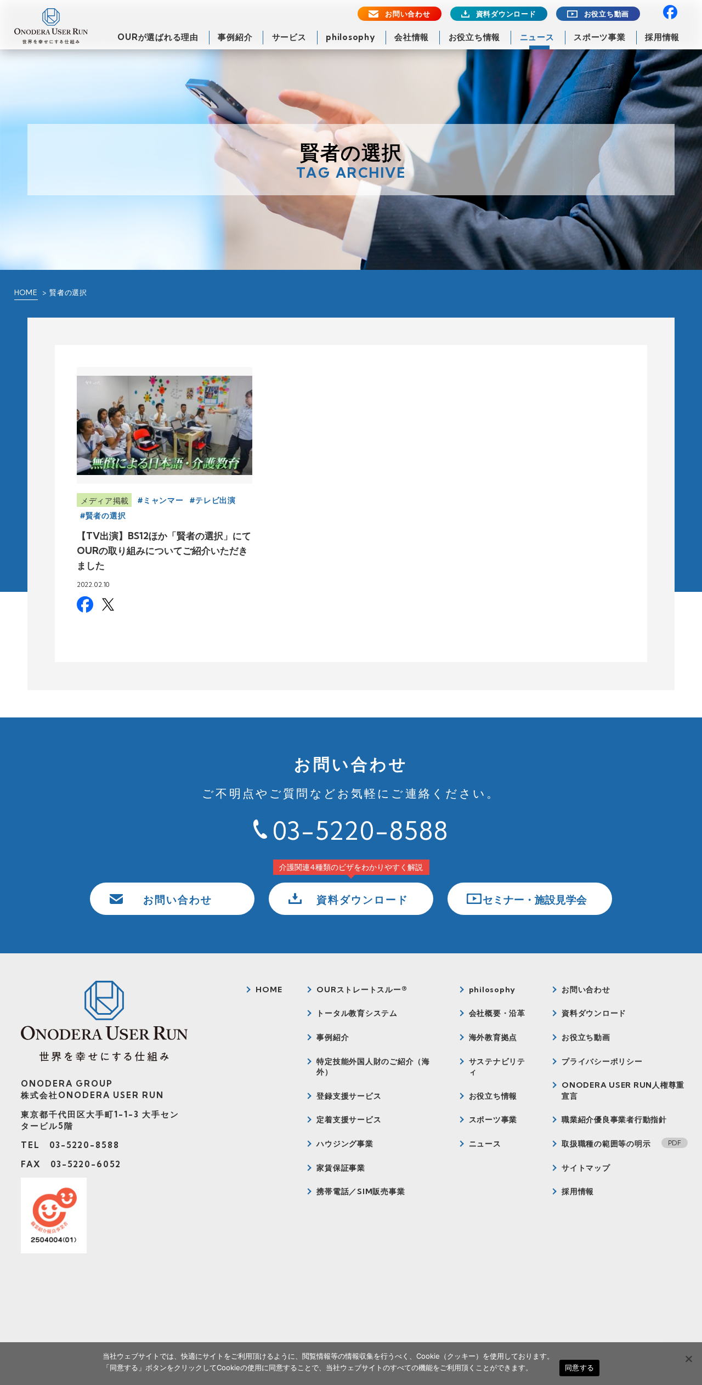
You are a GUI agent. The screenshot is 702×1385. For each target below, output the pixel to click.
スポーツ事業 (600, 37)
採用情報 (662, 37)
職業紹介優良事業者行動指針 (614, 1119)
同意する (579, 1367)
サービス (289, 37)
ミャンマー (163, 500)
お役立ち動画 (607, 14)
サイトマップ (586, 1168)
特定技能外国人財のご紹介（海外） (373, 1066)
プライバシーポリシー (602, 1061)
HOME (26, 292)
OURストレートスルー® (361, 989)
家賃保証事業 (340, 1168)
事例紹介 (235, 37)
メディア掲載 (105, 501)
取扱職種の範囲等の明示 (606, 1144)
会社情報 (411, 37)
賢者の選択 (106, 516)
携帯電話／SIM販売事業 (360, 1191)
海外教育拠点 (493, 1037)
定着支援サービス (348, 1119)
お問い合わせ (408, 14)
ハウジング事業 (344, 1144)
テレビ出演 (215, 500)
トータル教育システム (357, 1013)
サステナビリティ (497, 1066)
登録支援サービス (348, 1096)
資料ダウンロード (506, 14)
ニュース (537, 37)
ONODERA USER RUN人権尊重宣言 (623, 1090)
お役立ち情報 (475, 37)
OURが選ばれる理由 (158, 37)
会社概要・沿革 (497, 1013)
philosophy (350, 37)
